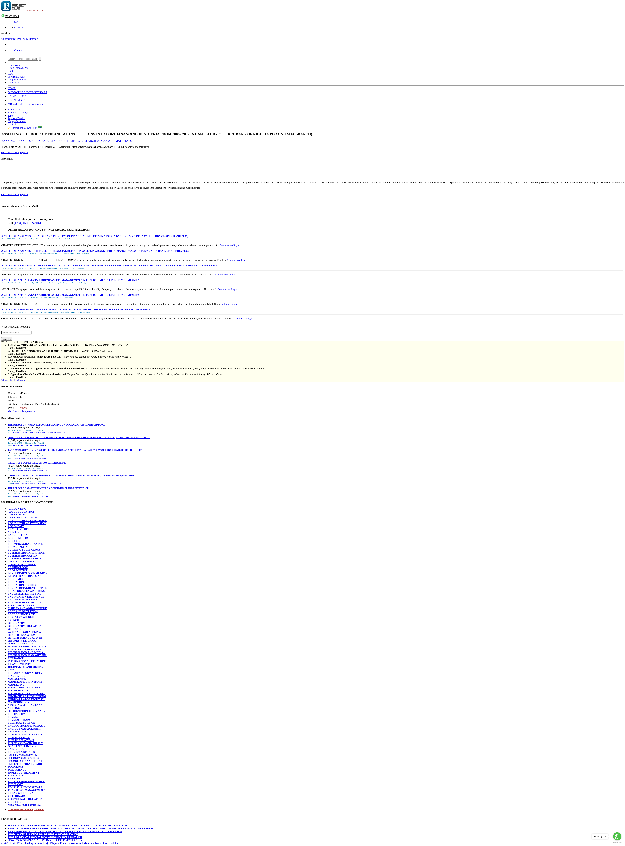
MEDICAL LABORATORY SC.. (26, 699)
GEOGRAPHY (16, 623)
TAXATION (15, 778)
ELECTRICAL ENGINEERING (26, 590)
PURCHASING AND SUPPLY (25, 743)
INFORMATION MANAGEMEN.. (27, 655)
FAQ (16, 22)
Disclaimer (114, 843)
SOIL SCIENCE (17, 769)
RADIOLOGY (16, 749)
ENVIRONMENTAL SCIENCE (26, 596)
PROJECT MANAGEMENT (24, 728)
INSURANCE (16, 658)
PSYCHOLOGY (17, 731)
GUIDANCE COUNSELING (24, 631)
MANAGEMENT (18, 678)
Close (18, 50)
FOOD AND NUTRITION (23, 611)
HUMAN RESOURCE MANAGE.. (28, 646)
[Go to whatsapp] (617, 836)
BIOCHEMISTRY (18, 538)
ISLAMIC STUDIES (19, 664)
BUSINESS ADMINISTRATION (26, 552)
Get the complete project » (14, 152)
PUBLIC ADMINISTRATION (25, 734)
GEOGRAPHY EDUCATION (25, 626)
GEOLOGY (14, 629)
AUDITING (14, 532)
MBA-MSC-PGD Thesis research (25, 104)
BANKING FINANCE (20, 535)
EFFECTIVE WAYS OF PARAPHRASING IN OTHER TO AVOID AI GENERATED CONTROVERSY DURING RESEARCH (80, 828)
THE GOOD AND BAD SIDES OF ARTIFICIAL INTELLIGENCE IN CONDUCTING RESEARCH (65, 831)
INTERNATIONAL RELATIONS (27, 661)
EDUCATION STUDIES (22, 585)
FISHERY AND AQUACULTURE (27, 608)
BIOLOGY (14, 541)
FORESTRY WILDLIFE (22, 617)
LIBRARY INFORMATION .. (25, 673)
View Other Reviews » (13, 380)
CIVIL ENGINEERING (21, 561)
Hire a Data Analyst (18, 67)
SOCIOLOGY (16, 766)
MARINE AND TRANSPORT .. (26, 681)
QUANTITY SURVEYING (23, 746)
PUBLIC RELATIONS (21, 740)
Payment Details (16, 76)
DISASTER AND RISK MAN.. (25, 576)
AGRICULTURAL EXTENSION (27, 523)
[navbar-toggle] (2, 33)
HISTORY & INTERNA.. (22, 640)
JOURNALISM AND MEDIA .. (25, 667)
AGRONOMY (16, 526)
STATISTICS (15, 775)
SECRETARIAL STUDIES (23, 758)
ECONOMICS (16, 579)
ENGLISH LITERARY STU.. (24, 593)
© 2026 (47, 843)
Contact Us (18, 28)
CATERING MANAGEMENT (25, 558)
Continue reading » (229, 245)
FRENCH (13, 620)
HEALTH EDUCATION (22, 634)
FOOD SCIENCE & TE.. (22, 614)
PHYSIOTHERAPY (19, 719)
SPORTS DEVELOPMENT (23, 772)
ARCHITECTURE (19, 529)
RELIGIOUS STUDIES (21, 752)
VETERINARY (17, 796)
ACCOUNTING (17, 508)
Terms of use (101, 843)
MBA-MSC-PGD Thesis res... (24, 804)
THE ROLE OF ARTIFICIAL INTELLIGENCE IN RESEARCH (45, 837)
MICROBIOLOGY (18, 702)
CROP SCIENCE (18, 570)
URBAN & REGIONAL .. (22, 793)
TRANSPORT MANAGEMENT (26, 790)
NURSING (14, 708)
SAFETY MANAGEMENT (23, 755)
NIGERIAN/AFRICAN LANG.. (26, 705)
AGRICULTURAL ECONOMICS (27, 520)
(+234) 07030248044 (27, 223)
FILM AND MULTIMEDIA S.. (25, 602)
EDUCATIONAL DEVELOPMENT (28, 587)
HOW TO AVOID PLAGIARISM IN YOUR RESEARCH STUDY (45, 840)
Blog (10, 70)
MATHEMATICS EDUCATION (26, 693)
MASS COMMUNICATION (24, 687)
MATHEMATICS (18, 690)
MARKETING (16, 684)
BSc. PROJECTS (17, 100)
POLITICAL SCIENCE (21, 722)
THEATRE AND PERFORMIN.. (26, 781)
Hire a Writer (14, 65)
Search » (7, 339)
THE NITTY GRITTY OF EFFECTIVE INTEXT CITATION (43, 834)
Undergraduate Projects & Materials (19, 38)
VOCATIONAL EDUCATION (25, 799)
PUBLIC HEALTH (19, 737)
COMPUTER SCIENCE (22, 564)
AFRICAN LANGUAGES (23, 517)
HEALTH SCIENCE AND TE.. (25, 637)
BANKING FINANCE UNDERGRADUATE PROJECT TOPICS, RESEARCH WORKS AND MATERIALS (66, 140)
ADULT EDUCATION (21, 511)
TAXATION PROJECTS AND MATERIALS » (29, 458)
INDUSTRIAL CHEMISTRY (24, 649)
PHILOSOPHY (16, 714)
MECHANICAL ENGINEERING (27, 696)
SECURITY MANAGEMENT (25, 760)
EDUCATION (16, 582)
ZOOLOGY (14, 802)
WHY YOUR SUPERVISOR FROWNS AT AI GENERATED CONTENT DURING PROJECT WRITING (68, 825)
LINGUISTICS (16, 675)
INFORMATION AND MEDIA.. (26, 652)
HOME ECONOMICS (20, 643)
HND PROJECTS (17, 96)
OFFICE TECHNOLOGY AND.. (26, 711)
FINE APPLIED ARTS (21, 605)
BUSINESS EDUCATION (22, 555)
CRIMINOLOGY (18, 567)
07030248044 (12, 16)
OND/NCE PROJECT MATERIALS (27, 92)
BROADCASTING (18, 546)
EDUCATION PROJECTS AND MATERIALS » (30, 445)
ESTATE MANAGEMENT (23, 599)
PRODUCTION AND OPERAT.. (26, 725)
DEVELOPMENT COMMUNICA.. (28, 573)
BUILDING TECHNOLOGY (24, 549)
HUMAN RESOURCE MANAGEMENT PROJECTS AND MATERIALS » (39, 433)
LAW (11, 670)
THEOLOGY (15, 784)
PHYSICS (13, 717)
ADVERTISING (17, 514)
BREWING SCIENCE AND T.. (25, 543)
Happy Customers (17, 79)
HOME (12, 88)
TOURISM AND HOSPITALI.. (25, 787)
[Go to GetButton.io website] (617, 843)
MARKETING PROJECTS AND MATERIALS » (30, 471)
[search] (40, 59)
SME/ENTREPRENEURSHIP (25, 763)
